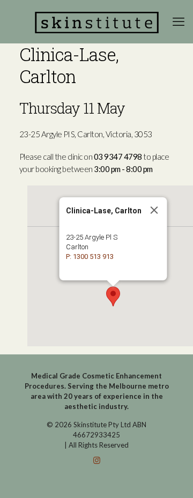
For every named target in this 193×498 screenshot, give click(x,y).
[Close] (154, 210)
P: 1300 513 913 (89, 256)
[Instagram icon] (97, 460)
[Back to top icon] (171, 476)
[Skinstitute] (96, 21)
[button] (113, 296)
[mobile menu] (178, 21)
